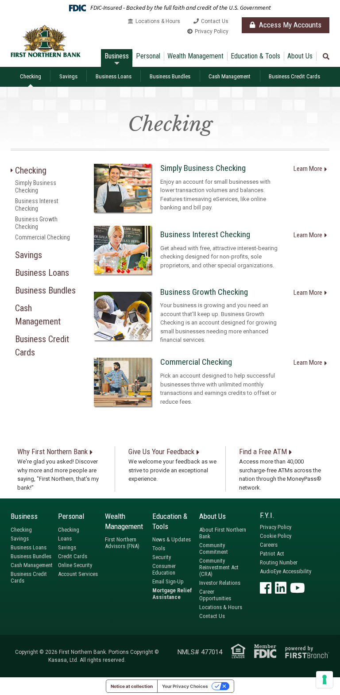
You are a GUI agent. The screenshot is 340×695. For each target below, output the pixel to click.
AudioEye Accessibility (285, 571)
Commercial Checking (42, 237)
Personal (148, 56)
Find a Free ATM (263, 451)
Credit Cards (72, 556)
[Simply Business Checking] (122, 188)
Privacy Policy (211, 31)
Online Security (75, 565)
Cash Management (230, 76)
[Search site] (326, 57)
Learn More (308, 169)
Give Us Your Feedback (161, 451)
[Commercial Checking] (122, 382)
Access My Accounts (289, 24)
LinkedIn (280, 588)
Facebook (265, 588)
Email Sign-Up (168, 581)
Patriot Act (272, 553)
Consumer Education (164, 569)
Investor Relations (219, 582)
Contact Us (214, 21)
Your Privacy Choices (185, 686)
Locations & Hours (157, 21)
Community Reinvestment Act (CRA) (219, 567)
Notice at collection (132, 686)
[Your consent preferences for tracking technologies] (324, 679)
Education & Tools (255, 56)
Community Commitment (213, 548)
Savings (68, 76)
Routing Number (279, 562)
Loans (65, 538)
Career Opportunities (215, 595)
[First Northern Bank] (46, 40)
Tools (158, 548)
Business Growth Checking (36, 223)
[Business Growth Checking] (122, 316)
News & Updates (171, 539)
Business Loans (113, 76)
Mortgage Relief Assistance (172, 593)
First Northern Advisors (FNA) (122, 542)
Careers (269, 544)
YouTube (297, 588)
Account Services (78, 574)
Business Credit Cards (294, 76)
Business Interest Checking (36, 204)
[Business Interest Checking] (122, 250)
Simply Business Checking (35, 186)
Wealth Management (195, 56)
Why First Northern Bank (52, 451)
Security (161, 557)
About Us (300, 56)
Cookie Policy (275, 536)
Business (116, 56)
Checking (30, 76)
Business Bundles (170, 76)
